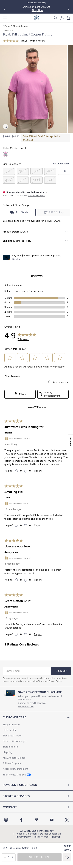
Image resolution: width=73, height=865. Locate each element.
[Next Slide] (68, 8)
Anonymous (11, 552)
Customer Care (14, 717)
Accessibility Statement (15, 768)
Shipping (7, 752)
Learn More (25, 706)
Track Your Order (12, 735)
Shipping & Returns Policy (17, 241)
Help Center (9, 730)
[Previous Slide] (4, 8)
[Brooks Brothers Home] (36, 18)
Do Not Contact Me (50, 833)
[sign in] (62, 18)
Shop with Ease (11, 724)
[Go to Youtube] (52, 820)
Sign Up (61, 671)
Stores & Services (16, 796)
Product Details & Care (15, 232)
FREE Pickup (56, 212)
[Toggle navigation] (4, 18)
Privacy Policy (55, 681)
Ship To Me (21, 212)
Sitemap (56, 836)
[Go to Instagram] (6, 820)
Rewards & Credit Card (20, 785)
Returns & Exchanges (15, 741)
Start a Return (10, 746)
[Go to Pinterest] (36, 820)
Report (37, 470)
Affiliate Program (12, 763)
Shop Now (37, 10)
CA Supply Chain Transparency (37, 831)
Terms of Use (41, 836)
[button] (55, 18)
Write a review (37, 40)
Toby (7, 497)
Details (16, 259)
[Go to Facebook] (21, 820)
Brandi (8, 432)
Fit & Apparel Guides (14, 757)
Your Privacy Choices (14, 774)
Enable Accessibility (36, 2)
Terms (41, 681)
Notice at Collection (26, 833)
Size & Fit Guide (61, 163)
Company (10, 807)
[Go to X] (67, 820)
